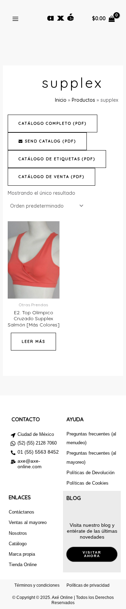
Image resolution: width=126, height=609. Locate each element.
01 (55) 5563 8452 (38, 452)
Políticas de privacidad (88, 585)
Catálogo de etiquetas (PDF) (57, 158)
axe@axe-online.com (30, 464)
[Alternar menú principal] (15, 19)
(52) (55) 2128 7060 (37, 443)
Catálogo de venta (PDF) (51, 176)
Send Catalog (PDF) (49, 141)
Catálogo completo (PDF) (52, 123)
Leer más (33, 341)
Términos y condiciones (36, 585)
